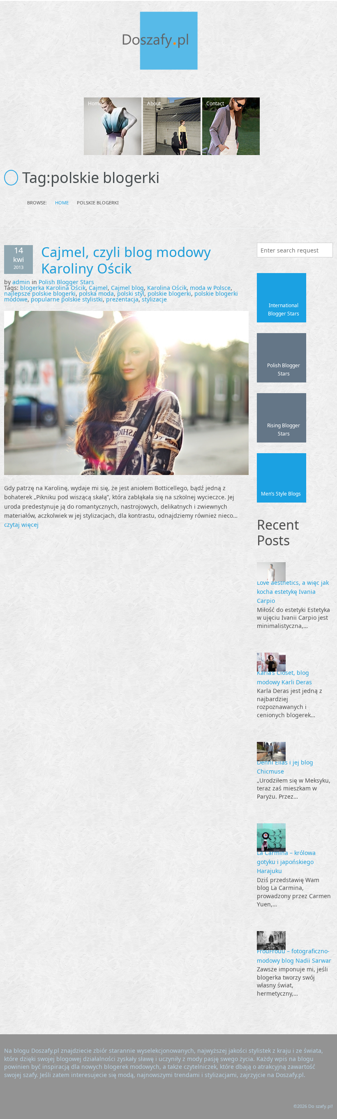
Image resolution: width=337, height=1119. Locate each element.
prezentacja (122, 299)
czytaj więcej (21, 524)
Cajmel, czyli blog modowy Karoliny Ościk (126, 260)
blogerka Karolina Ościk (52, 288)
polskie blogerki (169, 293)
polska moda (96, 293)
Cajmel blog (127, 288)
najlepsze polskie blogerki (40, 293)
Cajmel (98, 288)
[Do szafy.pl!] (168, 42)
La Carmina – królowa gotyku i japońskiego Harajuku (286, 862)
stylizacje (154, 299)
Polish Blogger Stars (66, 282)
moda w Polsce (210, 288)
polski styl (130, 293)
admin (21, 282)
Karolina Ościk (167, 288)
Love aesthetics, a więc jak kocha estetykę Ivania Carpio (293, 592)
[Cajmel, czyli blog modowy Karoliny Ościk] (126, 392)
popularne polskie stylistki (67, 299)
